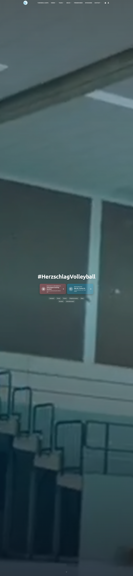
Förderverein (78, 2)
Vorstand (52, 298)
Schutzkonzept (70, 301)
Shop (82, 298)
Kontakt (97, 2)
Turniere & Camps (43, 2)
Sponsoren (88, 2)
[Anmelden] (108, 2)
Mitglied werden (74, 298)
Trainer (65, 298)
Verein (53, 2)
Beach (68, 2)
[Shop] (105, 2)
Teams (61, 2)
